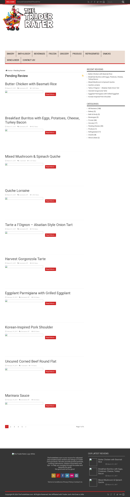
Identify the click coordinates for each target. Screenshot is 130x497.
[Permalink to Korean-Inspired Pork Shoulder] (24, 336)
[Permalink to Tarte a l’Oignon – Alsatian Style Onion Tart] (24, 233)
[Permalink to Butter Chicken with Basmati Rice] (24, 92)
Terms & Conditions (55, 482)
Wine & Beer (13, 60)
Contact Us (78, 482)
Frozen (52, 54)
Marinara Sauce (17, 395)
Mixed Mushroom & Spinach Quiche (32, 156)
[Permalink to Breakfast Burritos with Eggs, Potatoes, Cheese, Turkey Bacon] (24, 131)
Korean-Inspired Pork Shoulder (29, 327)
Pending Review (94, 126)
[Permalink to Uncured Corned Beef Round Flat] (24, 370)
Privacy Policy (68, 482)
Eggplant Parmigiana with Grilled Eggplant (37, 293)
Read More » (50, 94)
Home (10, 70)
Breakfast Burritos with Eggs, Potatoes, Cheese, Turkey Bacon (110, 471)
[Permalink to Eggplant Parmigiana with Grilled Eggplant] (24, 302)
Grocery (64, 54)
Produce (77, 54)
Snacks (107, 54)
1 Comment (22, 160)
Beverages (39, 54)
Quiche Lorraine (17, 191)
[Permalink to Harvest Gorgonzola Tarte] (24, 267)
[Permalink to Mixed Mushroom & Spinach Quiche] (24, 165)
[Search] (123, 2)
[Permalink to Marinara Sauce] (24, 404)
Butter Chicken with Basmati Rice (31, 84)
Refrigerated (92, 54)
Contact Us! (29, 60)
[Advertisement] (81, 44)
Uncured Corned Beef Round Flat (28, 2)
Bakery (10, 54)
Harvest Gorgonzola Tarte (25, 259)
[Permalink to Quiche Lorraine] (24, 199)
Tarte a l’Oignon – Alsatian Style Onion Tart (39, 225)
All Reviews (92, 108)
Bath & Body (24, 54)
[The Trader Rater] (28, 29)
